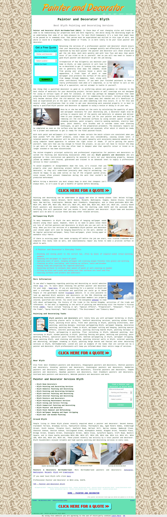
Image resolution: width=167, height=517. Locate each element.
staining (64, 339)
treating (51, 96)
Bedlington (38, 472)
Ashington (128, 470)
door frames (72, 327)
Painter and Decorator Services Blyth (58, 379)
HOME (104, 14)
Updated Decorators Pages (60, 500)
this (41, 286)
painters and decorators (119, 152)
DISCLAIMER (129, 14)
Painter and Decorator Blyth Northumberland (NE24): (57, 30)
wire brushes (89, 124)
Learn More (116, 516)
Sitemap (34, 500)
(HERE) (42, 307)
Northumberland (59, 344)
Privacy (132, 500)
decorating (74, 48)
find (40, 365)
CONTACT (121, 14)
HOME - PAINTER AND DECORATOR (83, 493)
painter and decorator (80, 58)
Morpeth (48, 472)
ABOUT (115, 14)
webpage (95, 300)
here (69, 476)
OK (124, 516)
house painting (40, 339)
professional (92, 46)
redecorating (50, 33)
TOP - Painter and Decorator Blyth (49, 484)
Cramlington (68, 472)
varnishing (93, 332)
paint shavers (73, 124)
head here (53, 288)
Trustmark (69, 293)
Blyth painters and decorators (110, 155)
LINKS (109, 14)
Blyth (81, 198)
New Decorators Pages (45, 500)
